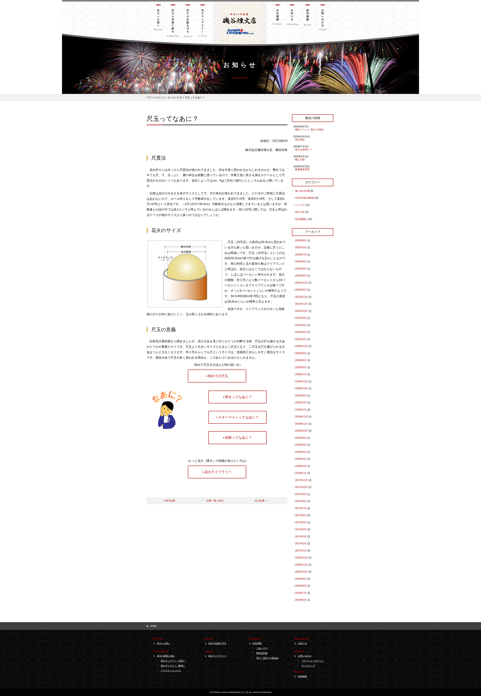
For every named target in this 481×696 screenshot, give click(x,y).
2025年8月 (300, 240)
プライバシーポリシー (313, 661)
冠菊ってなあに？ (238, 437)
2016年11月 (301, 564)
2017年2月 (300, 543)
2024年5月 (300, 268)
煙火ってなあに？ (238, 397)
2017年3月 (300, 536)
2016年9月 (300, 578)
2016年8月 (300, 585)
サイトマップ (308, 665)
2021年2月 (300, 339)
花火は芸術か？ (303, 149)
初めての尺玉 (218, 376)
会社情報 (257, 643)
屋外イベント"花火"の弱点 (309, 129)
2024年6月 (300, 261)
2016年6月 (300, 599)
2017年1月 (300, 550)
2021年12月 (301, 303)
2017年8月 (300, 501)
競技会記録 (262, 653)
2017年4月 (300, 529)
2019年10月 (301, 388)
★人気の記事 (302, 190)
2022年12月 (301, 296)
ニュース (300, 205)
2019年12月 (301, 381)
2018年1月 (300, 473)
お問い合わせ (304, 656)
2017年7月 (300, 508)
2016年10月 (301, 571)
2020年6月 (300, 360)
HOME (153, 626)
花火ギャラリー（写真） (173, 661)
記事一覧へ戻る (215, 500)
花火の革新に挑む (166, 656)
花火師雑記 (301, 219)
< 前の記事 (169, 500)
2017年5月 (300, 522)
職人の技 (300, 159)
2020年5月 (300, 367)
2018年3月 (300, 458)
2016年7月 (300, 592)
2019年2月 (300, 402)
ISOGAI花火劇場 (304, 197)
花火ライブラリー (217, 472)
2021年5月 (300, 325)
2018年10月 (301, 430)
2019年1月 (300, 409)
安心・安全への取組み (267, 658)
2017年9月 (300, 494)
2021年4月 (300, 332)
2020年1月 (300, 374)
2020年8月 (300, 353)
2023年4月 (300, 289)
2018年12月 (301, 416)
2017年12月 (301, 480)
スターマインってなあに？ (238, 417)
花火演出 (300, 139)
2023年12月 (301, 282)
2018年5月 (300, 444)
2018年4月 (300, 452)
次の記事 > (261, 500)
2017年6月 (300, 515)
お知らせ (302, 643)
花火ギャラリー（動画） (173, 665)
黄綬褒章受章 (302, 169)
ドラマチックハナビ (171, 670)
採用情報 (302, 676)
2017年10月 (301, 487)
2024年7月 (300, 254)
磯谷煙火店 (219, 3)
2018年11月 (301, 423)
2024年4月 (300, 275)
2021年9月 (300, 318)
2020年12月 (301, 346)
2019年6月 (300, 395)
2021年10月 (301, 311)
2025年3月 (300, 247)
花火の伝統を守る (217, 643)
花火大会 (300, 212)
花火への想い (163, 643)
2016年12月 (301, 557)
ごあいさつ (262, 648)
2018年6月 (300, 437)
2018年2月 (300, 466)
